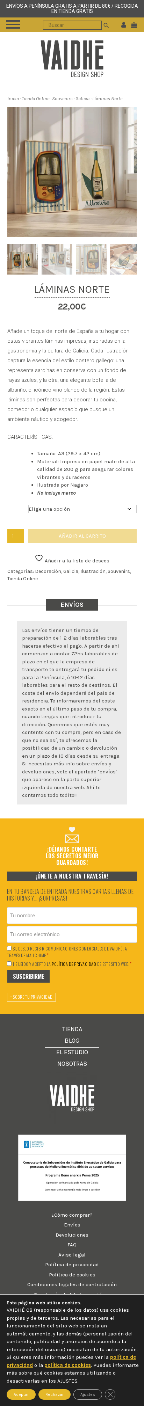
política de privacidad (74, 964)
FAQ (72, 1244)
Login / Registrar (123, 24)
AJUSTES (67, 1381)
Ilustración (93, 571)
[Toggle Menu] (13, 24)
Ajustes (87, 1394)
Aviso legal (72, 1255)
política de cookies (67, 1365)
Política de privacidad (72, 1264)
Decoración (48, 571)
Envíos (72, 1225)
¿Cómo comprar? (72, 1215)
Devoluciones (72, 1235)
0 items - (135, 24)
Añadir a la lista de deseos (76, 561)
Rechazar (54, 1394)
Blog (72, 1040)
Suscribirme (28, 976)
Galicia (82, 99)
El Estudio (72, 1052)
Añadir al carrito (82, 536)
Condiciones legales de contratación (72, 1284)
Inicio (13, 99)
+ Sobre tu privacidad (31, 997)
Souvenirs (62, 99)
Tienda (72, 1029)
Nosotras (72, 1064)
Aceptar (21, 1394)
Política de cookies (72, 1275)
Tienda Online (35, 99)
